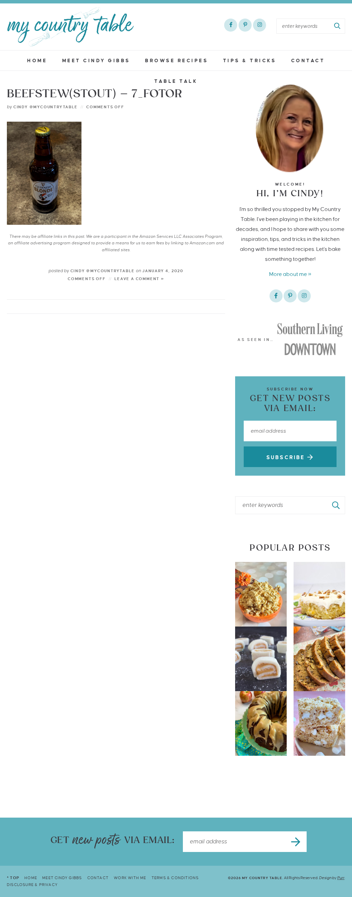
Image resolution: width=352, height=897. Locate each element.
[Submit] (337, 26)
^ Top (13, 878)
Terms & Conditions (175, 878)
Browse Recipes (176, 60)
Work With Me (130, 878)
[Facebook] (230, 25)
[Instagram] (259, 25)
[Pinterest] (245, 25)
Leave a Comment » (139, 279)
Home (37, 60)
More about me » (290, 274)
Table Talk (176, 81)
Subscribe (286, 457)
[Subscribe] (296, 841)
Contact (308, 60)
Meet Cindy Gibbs (96, 60)
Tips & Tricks (249, 60)
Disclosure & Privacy (32, 885)
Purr (340, 878)
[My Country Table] (70, 27)
